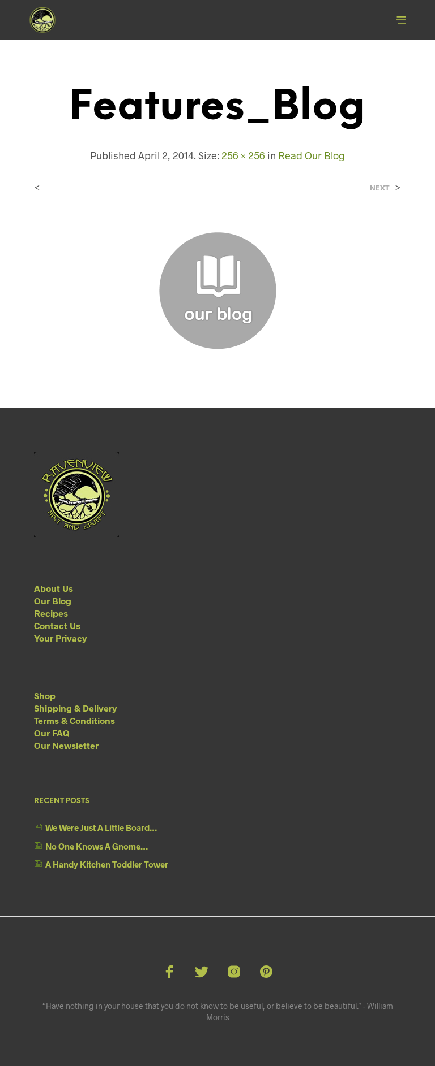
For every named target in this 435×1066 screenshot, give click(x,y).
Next (380, 188)
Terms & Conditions (74, 720)
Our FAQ (52, 732)
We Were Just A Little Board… (101, 827)
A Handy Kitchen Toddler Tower (106, 864)
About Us (53, 588)
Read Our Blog (311, 155)
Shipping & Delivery (75, 708)
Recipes (51, 613)
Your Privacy (60, 637)
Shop (45, 695)
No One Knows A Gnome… (96, 846)
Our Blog (52, 600)
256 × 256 (243, 155)
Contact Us (57, 625)
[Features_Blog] (217, 289)
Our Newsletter (66, 745)
